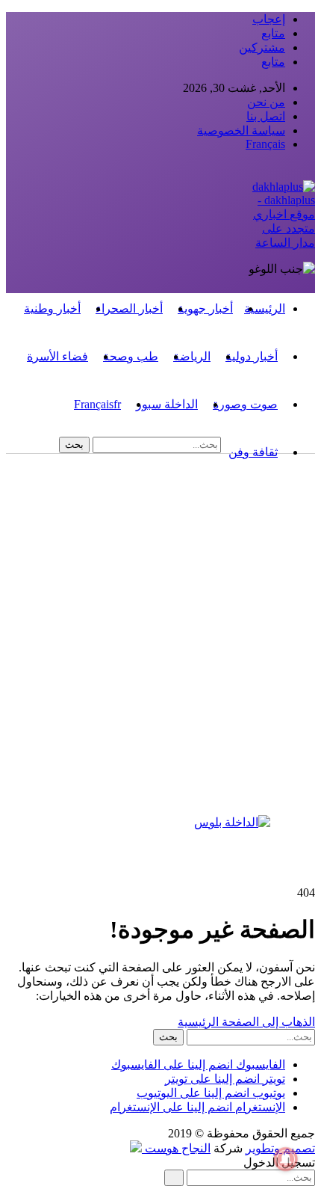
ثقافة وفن (253, 452)
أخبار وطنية (52, 308)
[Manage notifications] (286, 1159)
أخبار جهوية (205, 308)
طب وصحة (130, 356)
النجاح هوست (176, 1148)
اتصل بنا (265, 116)
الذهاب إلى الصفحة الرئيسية (246, 1022)
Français (265, 144)
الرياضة (192, 356)
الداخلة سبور (167, 404)
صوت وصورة (245, 404)
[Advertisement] (160, 645)
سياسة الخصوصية (241, 130)
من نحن (266, 102)
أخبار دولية (251, 356)
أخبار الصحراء (129, 308)
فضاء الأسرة (57, 356)
